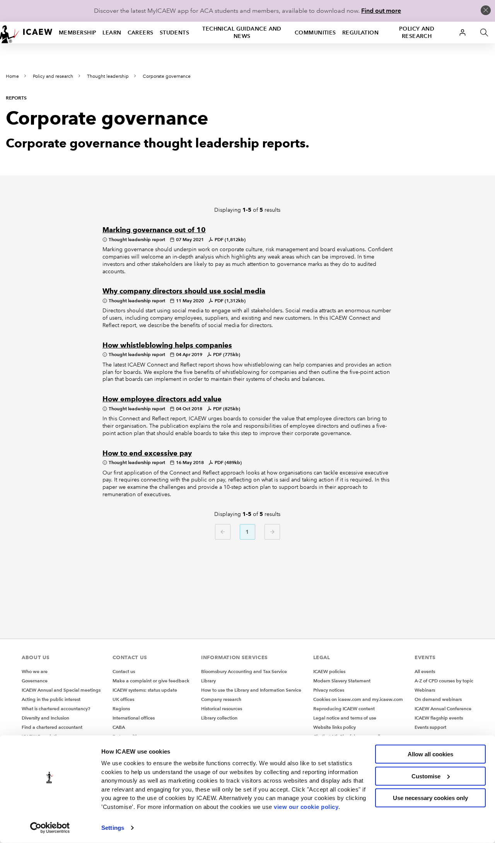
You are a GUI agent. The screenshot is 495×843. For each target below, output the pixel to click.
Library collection (219, 718)
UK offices (123, 699)
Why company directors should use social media (183, 291)
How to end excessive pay (147, 453)
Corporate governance (167, 76)
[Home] (26, 32)
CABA (119, 727)
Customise (425, 776)
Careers (141, 32)
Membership (77, 32)
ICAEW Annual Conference (443, 708)
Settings (112, 827)
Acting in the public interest (51, 699)
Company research (221, 699)
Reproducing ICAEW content (344, 708)
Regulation (360, 32)
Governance (35, 681)
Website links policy (334, 727)
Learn (111, 32)
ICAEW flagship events (439, 718)
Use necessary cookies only (430, 798)
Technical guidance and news (242, 32)
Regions (121, 708)
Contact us (124, 671)
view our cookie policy (306, 806)
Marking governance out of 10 (154, 230)
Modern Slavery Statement (341, 681)
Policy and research (416, 32)
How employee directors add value (162, 399)
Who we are (35, 671)
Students (174, 32)
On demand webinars (438, 699)
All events (425, 671)
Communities (315, 32)
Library (208, 681)
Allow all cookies (430, 754)
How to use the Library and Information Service (251, 690)
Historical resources (221, 708)
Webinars (425, 690)
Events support (430, 727)
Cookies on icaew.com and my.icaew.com (358, 699)
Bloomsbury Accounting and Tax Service (244, 671)
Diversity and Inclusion (45, 718)
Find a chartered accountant (52, 727)
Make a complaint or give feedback (151, 681)
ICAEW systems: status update (145, 690)
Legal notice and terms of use (344, 718)
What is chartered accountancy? (56, 708)
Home (12, 76)
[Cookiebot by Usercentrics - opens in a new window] (50, 828)
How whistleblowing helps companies (167, 345)
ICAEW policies (329, 671)
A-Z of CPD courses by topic (444, 681)
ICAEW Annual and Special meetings (61, 690)
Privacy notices (328, 690)
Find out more (381, 10)
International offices (134, 718)
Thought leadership (108, 76)
